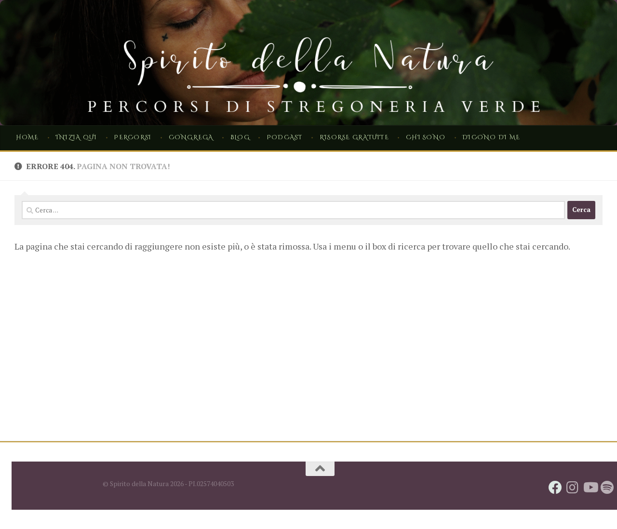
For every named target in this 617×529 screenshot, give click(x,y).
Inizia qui (76, 137)
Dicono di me (491, 137)
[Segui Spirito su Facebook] (555, 487)
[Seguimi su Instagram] (572, 487)
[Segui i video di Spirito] (590, 487)
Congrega (191, 137)
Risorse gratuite (354, 137)
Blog (240, 137)
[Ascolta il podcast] (607, 487)
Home (27, 137)
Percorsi (132, 137)
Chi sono (425, 137)
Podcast (285, 137)
